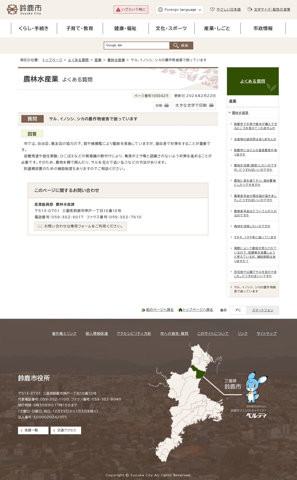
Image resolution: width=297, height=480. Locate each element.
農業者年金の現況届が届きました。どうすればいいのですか (255, 198)
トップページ (52, 60)
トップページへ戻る (198, 309)
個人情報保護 (97, 333)
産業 (98, 60)
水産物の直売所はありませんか (255, 139)
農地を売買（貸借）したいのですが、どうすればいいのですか (255, 167)
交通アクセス (66, 430)
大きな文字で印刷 (191, 105)
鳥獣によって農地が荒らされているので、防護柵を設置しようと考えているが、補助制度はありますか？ (255, 254)
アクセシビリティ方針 (134, 333)
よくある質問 (78, 60)
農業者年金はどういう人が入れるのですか (255, 213)
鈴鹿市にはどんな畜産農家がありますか (255, 152)
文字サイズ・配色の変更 (272, 9)
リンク (243, 333)
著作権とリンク (64, 333)
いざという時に (134, 9)
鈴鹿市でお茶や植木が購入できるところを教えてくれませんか (255, 126)
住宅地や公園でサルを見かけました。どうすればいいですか (255, 274)
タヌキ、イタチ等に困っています (255, 237)
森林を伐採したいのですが (252, 226)
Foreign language (181, 9)
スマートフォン (262, 310)
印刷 (159, 105)
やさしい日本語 (229, 9)
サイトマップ (267, 333)
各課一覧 (31, 430)
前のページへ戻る (160, 309)
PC (238, 310)
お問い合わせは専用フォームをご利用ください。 (83, 226)
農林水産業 (116, 60)
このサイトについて (213, 333)
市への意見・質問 (174, 333)
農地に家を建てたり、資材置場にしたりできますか (255, 182)
